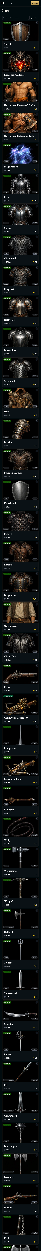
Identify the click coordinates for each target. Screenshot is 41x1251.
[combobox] (36, 18)
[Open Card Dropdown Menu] (37, 22)
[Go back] (8, 3)
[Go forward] (11, 3)
